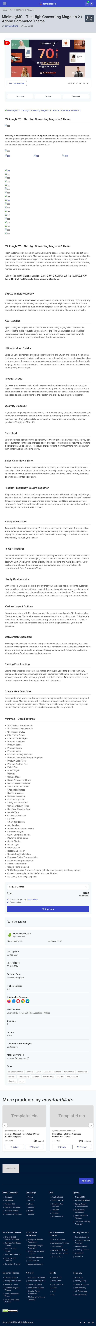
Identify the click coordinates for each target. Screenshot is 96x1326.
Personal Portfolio (12, 1211)
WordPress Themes (11, 1232)
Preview (35, 1147)
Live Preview (18, 83)
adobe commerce (15, 1072)
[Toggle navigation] (7, 3)
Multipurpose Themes (60, 1243)
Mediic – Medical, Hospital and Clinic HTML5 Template (22, 1135)
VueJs (30, 1197)
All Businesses (80, 1294)
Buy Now (49, 909)
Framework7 (57, 1277)
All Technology (81, 1291)
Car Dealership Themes (10, 1250)
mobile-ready (48, 1076)
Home (4, 10)
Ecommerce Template (36, 1277)
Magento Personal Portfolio (12, 1300)
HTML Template (10, 1192)
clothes (47, 1072)
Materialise (9, 1200)
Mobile (53, 1273)
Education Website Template (82, 1241)
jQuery (30, 1204)
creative (57, 1072)
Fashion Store (57, 1247)
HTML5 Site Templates (31, 1233)
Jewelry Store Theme (60, 1253)
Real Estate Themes (12, 1255)
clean (38, 1072)
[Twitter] (85, 1322)
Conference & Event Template (36, 1252)
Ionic (54, 1291)
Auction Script (57, 1197)
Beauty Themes (81, 1246)
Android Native (57, 1284)
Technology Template (13, 1214)
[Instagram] (89, 1322)
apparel (30, 1072)
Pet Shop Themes (82, 1250)
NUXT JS (31, 1200)
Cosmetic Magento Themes (12, 1289)
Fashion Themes (11, 1277)
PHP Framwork (57, 1217)
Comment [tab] (76, 97)
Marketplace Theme (60, 1250)
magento (35, 1076)
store (22, 1081)
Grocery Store (57, 1257)
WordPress (71, 1131)
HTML (22, 1131)
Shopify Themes (81, 1232)
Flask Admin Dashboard (80, 1211)
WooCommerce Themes (57, 1233)
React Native (57, 1281)
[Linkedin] (93, 1322)
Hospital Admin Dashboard (34, 1292)
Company (77, 1273)
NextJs (31, 1211)
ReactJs (31, 1207)
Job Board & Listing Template (82, 1223)
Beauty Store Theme (13, 1281)
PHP (11, 10)
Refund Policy (80, 1288)
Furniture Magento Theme (12, 1294)
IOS (53, 1294)
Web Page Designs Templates (35, 1247)
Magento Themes (10, 1273)
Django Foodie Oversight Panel (81, 1205)
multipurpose (72, 1076)
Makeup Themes (58, 1240)
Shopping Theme (11, 1284)
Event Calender (58, 1200)
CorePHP (55, 1210)
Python (76, 1192)
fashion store (23, 1076)
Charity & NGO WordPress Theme (12, 1238)
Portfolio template (82, 1237)
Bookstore (79, 1257)
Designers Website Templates (35, 1241)
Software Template (35, 1257)
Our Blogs (79, 1277)
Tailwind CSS (10, 1204)
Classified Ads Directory (57, 1205)
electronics (82, 1072)
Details (15, 1147)
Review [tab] (48, 97)
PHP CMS (20, 10)
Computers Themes (12, 1264)
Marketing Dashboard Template (36, 1298)
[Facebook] (80, 1322)
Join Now (86, 1180)
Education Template (12, 1207)
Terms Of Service (82, 1284)
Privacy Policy (80, 1281)
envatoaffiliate (11, 26)
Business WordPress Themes (13, 1244)
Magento (30, 10)
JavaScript (31, 1192)
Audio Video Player (35, 1264)
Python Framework (82, 1200)
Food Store (79, 1253)
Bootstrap (8, 1197)
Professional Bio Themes (81, 1217)
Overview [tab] (20, 97)
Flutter (54, 1288)
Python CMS (80, 1197)
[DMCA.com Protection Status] (48, 1311)
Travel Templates (35, 1284)
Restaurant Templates (36, 1281)
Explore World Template (10, 1259)
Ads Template (33, 1261)
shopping (12, 1081)
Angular (31, 1214)
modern (61, 1076)
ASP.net (29, 1273)
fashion (11, 1076)
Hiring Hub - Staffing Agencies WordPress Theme (66, 1135)
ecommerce (69, 1072)
